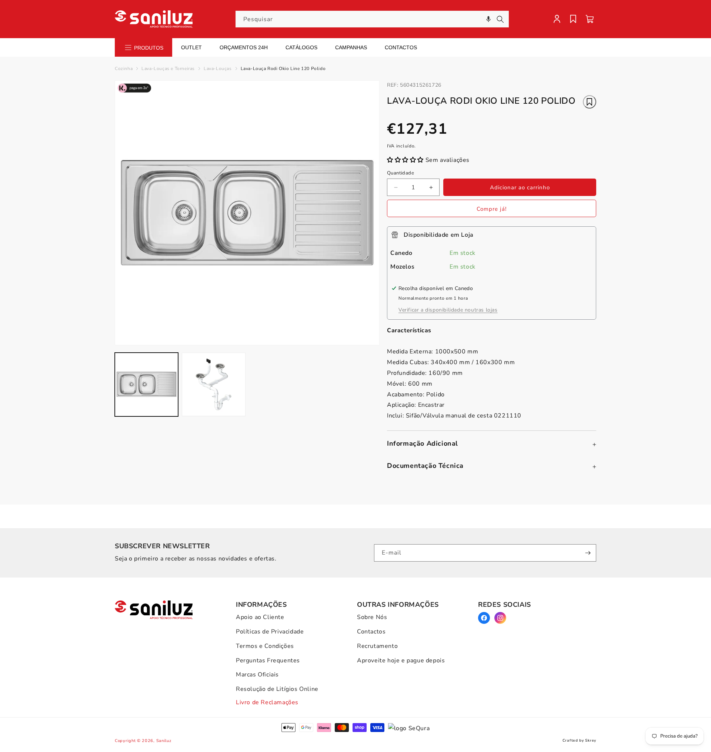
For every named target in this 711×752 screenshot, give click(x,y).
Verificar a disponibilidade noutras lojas (448, 309)
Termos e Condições (265, 646)
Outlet (191, 47)
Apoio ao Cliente (260, 617)
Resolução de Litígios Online (277, 689)
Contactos (401, 47)
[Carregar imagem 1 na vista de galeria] (146, 384)
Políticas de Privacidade (270, 632)
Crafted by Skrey (579, 740)
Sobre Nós (372, 617)
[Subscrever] (588, 553)
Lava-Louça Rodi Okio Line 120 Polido (283, 68)
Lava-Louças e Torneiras (168, 68)
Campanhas (351, 47)
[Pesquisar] (500, 19)
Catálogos (301, 47)
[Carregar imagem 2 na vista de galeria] (213, 384)
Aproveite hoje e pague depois (401, 660)
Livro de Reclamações (267, 702)
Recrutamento (377, 646)
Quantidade (400, 173)
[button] (488, 19)
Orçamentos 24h (244, 47)
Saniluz (163, 740)
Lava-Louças (218, 68)
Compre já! (492, 209)
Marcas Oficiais (257, 675)
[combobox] (372, 19)
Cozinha (124, 68)
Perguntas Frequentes (268, 660)
